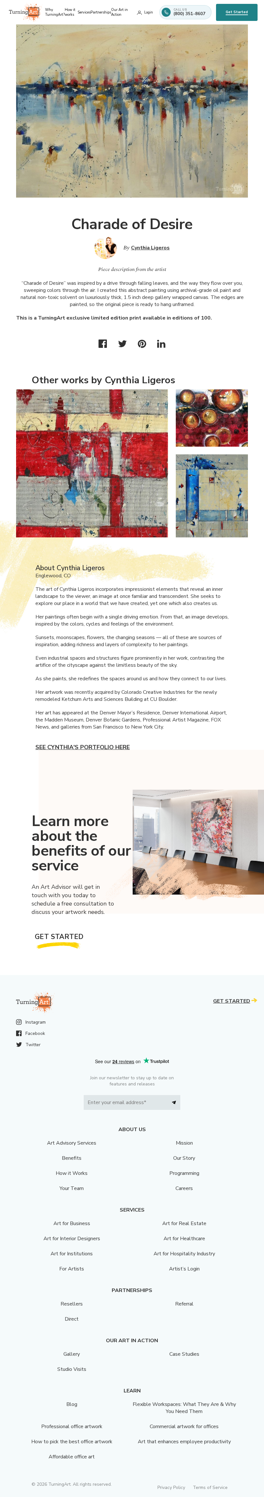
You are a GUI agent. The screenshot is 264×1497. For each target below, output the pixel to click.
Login (148, 12)
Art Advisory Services (71, 1143)
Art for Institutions (72, 1253)
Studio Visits (71, 1369)
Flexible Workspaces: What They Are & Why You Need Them (184, 1408)
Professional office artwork (71, 1426)
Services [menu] (84, 12)
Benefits (71, 1158)
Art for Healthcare (184, 1238)
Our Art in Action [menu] (119, 12)
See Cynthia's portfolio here (82, 747)
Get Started (237, 12)
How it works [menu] (70, 12)
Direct (72, 1319)
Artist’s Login (184, 1268)
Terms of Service (210, 1487)
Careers (184, 1188)
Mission (184, 1143)
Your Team (72, 1188)
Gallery (71, 1354)
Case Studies (184, 1354)
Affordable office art (72, 1456)
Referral (184, 1303)
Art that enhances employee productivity (184, 1441)
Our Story (184, 1158)
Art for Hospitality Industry (184, 1253)
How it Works (72, 1173)
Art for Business (71, 1223)
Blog (71, 1404)
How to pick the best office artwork (71, 1441)
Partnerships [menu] (100, 12)
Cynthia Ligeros (150, 247)
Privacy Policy (171, 1487)
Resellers (72, 1303)
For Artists (71, 1268)
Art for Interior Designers (71, 1238)
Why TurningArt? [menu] (55, 12)
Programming (184, 1173)
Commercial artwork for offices (184, 1426)
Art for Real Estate (184, 1223)
